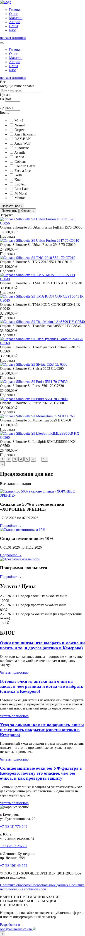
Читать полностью (14, 672)
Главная (15, 10)
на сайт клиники (13, 38)
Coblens (20, 161)
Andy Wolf (22, 143)
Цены (13, 26)
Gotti (18, 175)
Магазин (15, 18)
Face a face (23, 170)
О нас (13, 14)
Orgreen (20, 130)
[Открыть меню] (2, 43)
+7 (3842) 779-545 (13, 826)
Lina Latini (22, 189)
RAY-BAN (23, 139)
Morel (19, 121)
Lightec (20, 184)
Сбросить (27, 210)
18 (44, 459)
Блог (12, 30)
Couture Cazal (25, 166)
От (2, 99)
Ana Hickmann (25, 134)
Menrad (20, 198)
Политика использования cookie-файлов (42, 887)
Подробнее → (11, 525)
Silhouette (22, 148)
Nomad (20, 125)
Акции (14, 22)
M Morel (21, 193)
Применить (9, 210)
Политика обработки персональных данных (34, 885)
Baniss (19, 157)
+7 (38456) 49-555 (13, 865)
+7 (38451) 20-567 (13, 846)
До (2, 108)
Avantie (19, 152)
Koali (18, 180)
